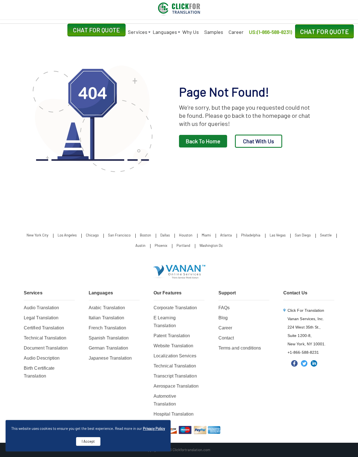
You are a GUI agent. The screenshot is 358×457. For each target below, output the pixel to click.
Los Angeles (67, 235)
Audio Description (42, 358)
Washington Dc (211, 245)
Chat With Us (258, 141)
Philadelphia (250, 235)
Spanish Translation (109, 338)
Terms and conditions (239, 348)
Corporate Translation (175, 307)
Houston (185, 235)
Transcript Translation (175, 376)
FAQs (224, 307)
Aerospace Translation (176, 386)
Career (236, 32)
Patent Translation (172, 335)
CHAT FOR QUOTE (324, 31)
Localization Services (175, 355)
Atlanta (226, 235)
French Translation (107, 327)
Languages (165, 32)
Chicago (92, 235)
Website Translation (173, 345)
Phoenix (161, 245)
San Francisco (119, 235)
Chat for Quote (96, 29)
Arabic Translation (107, 307)
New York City (37, 235)
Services (137, 32)
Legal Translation (41, 317)
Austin (140, 245)
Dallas (165, 235)
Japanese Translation (110, 358)
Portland (183, 245)
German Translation (108, 348)
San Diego (303, 235)
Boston (145, 235)
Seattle (326, 235)
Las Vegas (278, 235)
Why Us (190, 32)
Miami (206, 235)
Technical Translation (45, 338)
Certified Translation (44, 327)
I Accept (88, 441)
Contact (226, 338)
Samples (213, 32)
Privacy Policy (154, 428)
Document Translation (46, 348)
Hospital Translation (174, 414)
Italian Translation (106, 317)
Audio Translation (41, 307)
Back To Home (203, 141)
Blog (223, 317)
